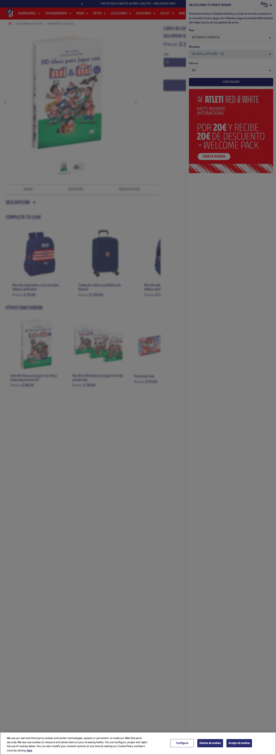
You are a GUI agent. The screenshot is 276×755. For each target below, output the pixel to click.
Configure (182, 743)
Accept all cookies (239, 743)
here (29, 751)
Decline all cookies (210, 743)
